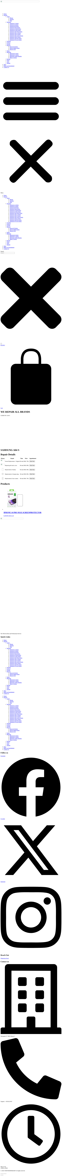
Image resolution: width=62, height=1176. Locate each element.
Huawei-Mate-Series (15, 48)
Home (5, 14)
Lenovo (8, 42)
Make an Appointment (9, 66)
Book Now (32, 461)
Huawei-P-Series (14, 46)
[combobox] (8, 253)
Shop (5, 64)
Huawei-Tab (13, 49)
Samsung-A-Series (14, 23)
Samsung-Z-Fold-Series (15, 29)
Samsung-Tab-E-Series (15, 37)
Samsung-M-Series (14, 26)
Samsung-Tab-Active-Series (16, 35)
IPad (11, 20)
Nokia (8, 51)
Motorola (9, 52)
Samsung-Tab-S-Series (15, 34)
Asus (8, 61)
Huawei (8, 45)
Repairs (5, 15)
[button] (31, 131)
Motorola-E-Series (14, 53)
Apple (8, 16)
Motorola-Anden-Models (16, 56)
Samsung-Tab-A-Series (15, 33)
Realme (8, 59)
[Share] (2, 1173)
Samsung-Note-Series (15, 27)
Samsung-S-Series (14, 24)
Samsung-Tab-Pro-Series (16, 38)
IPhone (11, 18)
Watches (12, 19)
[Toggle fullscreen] (4, 1173)
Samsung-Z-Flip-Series (15, 30)
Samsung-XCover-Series (16, 40)
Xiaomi (8, 63)
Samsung (9, 22)
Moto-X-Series (13, 57)
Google (8, 44)
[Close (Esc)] (1, 1173)
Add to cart (11, 515)
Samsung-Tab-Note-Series (16, 31)
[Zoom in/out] (5, 1173)
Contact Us (6, 67)
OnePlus (9, 41)
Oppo (8, 60)
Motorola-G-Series (14, 55)
